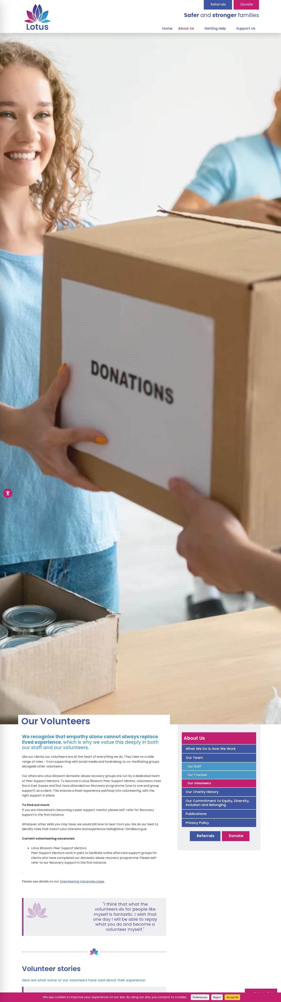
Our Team (194, 757)
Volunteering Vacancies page (82, 881)
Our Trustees (197, 775)
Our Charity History (202, 791)
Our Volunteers (199, 783)
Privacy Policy (197, 822)
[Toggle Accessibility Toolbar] (8, 493)
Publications (196, 813)
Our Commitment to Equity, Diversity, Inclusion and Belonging (217, 802)
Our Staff (194, 766)
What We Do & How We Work (211, 748)
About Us (194, 738)
